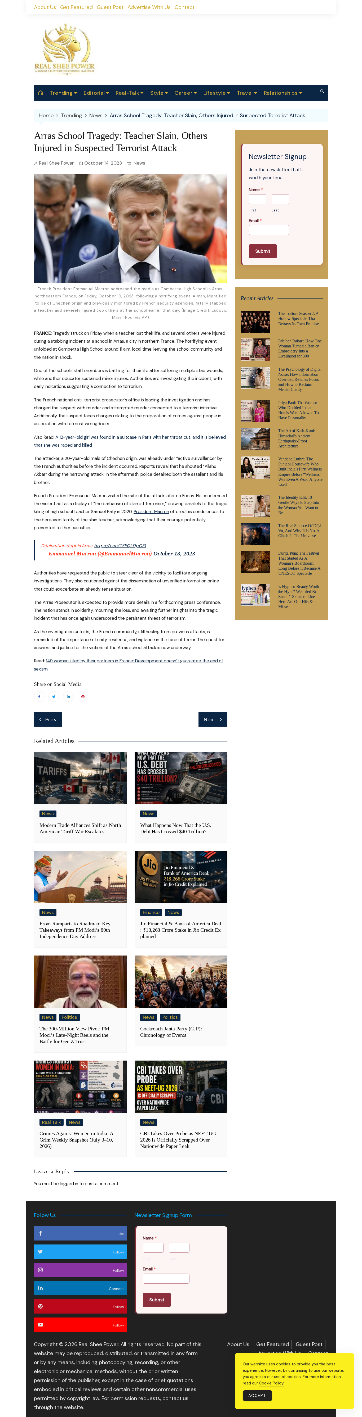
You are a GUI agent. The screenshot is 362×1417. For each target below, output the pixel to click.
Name (256, 189)
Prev (51, 719)
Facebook (39, 696)
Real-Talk (127, 92)
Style (157, 92)
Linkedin (68, 696)
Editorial (94, 92)
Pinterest (83, 696)
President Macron (151, 511)
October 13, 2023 (174, 553)
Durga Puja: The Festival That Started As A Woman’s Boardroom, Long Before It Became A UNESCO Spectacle (299, 563)
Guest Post (110, 7)
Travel (245, 92)
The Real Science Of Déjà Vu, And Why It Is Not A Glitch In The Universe (299, 530)
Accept (257, 1395)
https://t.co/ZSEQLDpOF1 (120, 546)
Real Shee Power (56, 163)
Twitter (53, 696)
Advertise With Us (149, 7)
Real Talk (51, 1122)
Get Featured (76, 7)
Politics (69, 1017)
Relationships (281, 92)
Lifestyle (215, 92)
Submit (262, 251)
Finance (151, 912)
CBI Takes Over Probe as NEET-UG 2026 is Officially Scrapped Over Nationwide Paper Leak (178, 1139)
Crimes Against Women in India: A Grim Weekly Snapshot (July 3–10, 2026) (76, 1139)
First (252, 210)
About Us (45, 7)
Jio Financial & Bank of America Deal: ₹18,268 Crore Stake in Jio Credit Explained (180, 930)
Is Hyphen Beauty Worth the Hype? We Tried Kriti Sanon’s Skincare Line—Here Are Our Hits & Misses (299, 596)
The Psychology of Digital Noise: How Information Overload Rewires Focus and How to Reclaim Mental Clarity (299, 379)
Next (210, 719)
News (139, 163)
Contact (185, 7)
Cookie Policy (271, 1383)
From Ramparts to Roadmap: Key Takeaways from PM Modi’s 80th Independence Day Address (75, 930)
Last (275, 210)
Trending (61, 92)
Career (183, 92)
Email (255, 220)
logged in (69, 1184)
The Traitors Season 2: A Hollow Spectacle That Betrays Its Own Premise (298, 318)
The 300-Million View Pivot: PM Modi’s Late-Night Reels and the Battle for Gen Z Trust (74, 1035)
